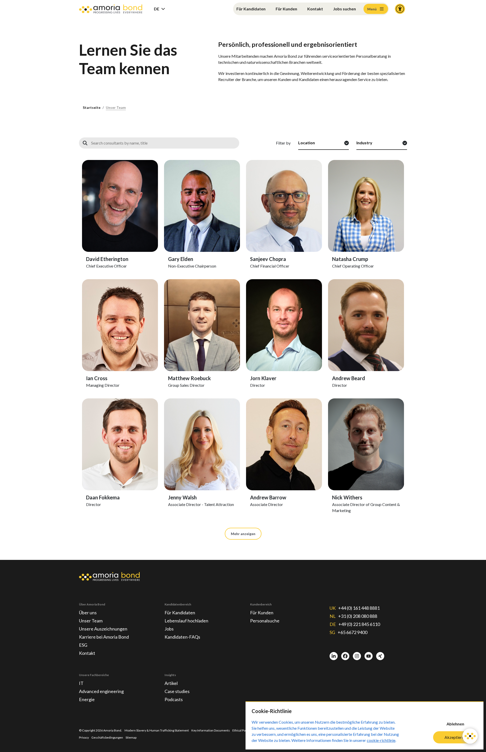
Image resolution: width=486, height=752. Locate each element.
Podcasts (174, 699)
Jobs (169, 629)
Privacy (84, 737)
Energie (87, 699)
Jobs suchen (344, 8)
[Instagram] (357, 656)
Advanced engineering (101, 691)
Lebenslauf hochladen (186, 620)
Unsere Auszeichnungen (103, 629)
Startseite (91, 107)
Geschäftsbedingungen (107, 737)
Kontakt (315, 8)
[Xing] (380, 656)
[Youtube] (368, 656)
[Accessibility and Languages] (400, 9)
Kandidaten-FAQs (182, 637)
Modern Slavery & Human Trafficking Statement (157, 730)
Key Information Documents (210, 730)
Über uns (88, 612)
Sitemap (131, 737)
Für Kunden (286, 8)
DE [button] (156, 8)
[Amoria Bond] (110, 9)
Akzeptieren (455, 737)
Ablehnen (455, 723)
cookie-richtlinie (381, 740)
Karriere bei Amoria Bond (104, 637)
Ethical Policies (242, 730)
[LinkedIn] (334, 656)
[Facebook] (345, 656)
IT (81, 683)
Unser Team (116, 107)
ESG (83, 645)
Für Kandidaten (251, 8)
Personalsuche (264, 620)
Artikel (171, 683)
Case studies (177, 691)
